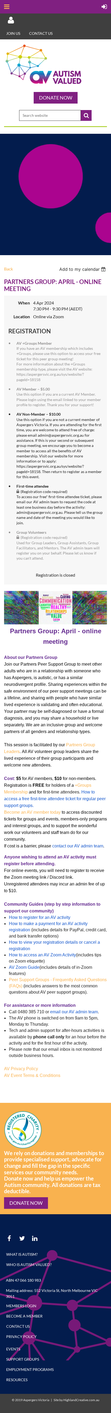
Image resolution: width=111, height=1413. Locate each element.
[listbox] (83, 269)
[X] (22, 1238)
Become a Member (24, 1316)
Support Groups (22, 1359)
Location (21, 316)
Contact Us (41, 33)
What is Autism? (22, 1254)
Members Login (21, 1305)
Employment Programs (30, 1369)
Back (8, 268)
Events (13, 1349)
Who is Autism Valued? (29, 1264)
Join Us (13, 33)
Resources (16, 1379)
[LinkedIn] (35, 1238)
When (24, 302)
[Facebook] (9, 1238)
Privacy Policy (21, 1336)
